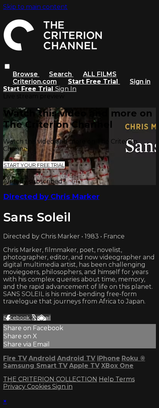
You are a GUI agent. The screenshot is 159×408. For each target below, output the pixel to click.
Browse (26, 74)
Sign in (140, 81)
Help (107, 379)
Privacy (15, 386)
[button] (7, 66)
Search (61, 74)
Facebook (17, 317)
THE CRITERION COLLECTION (50, 379)
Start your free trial (33, 165)
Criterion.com (35, 81)
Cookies (39, 386)
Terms (125, 379)
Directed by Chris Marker (51, 196)
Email (44, 317)
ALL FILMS (100, 74)
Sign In (65, 89)
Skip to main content (35, 6)
